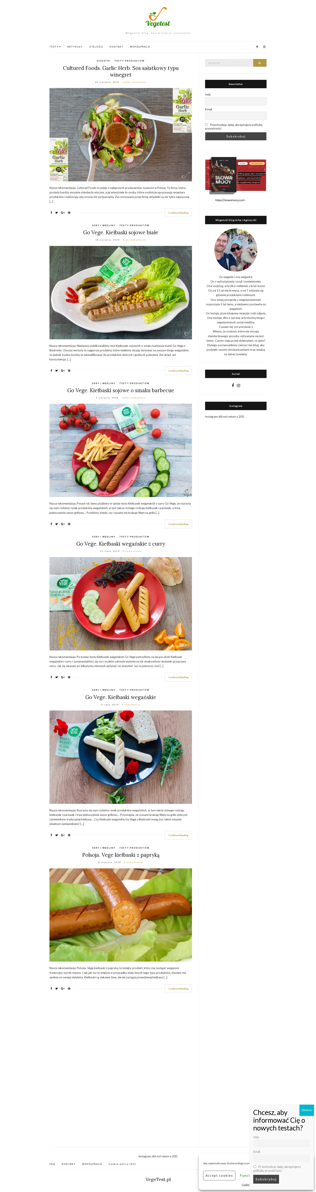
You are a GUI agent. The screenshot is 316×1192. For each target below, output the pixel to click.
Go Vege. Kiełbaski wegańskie (120, 697)
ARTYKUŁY (75, 46)
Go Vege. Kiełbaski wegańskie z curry (120, 543)
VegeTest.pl (158, 1179)
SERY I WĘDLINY (103, 225)
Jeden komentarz (134, 82)
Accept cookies (219, 1175)
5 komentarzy (131, 704)
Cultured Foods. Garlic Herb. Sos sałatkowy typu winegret (121, 71)
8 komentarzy (132, 551)
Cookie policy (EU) (122, 1164)
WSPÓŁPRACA (140, 46)
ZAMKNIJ (306, 1110)
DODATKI (103, 60)
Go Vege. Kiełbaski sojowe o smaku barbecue (120, 390)
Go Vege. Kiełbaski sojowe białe (120, 232)
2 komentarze (133, 862)
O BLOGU (96, 46)
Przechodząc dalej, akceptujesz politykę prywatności (233, 126)
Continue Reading (178, 212)
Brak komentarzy (134, 239)
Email (208, 109)
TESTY (54, 46)
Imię (208, 94)
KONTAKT (117, 46)
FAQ (52, 1164)
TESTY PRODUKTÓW (129, 60)
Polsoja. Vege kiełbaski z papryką (121, 855)
